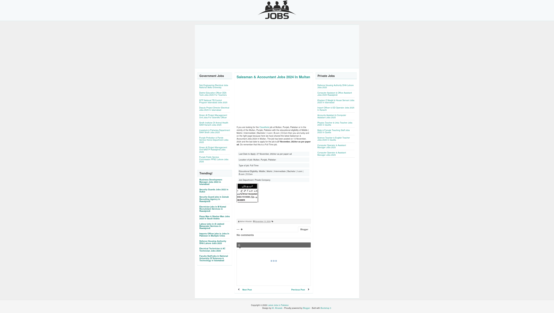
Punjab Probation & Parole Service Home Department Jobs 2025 (213, 140)
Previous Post (298, 289)
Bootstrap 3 (326, 307)
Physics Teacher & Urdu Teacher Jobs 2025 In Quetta (334, 123)
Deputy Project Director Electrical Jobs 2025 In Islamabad (214, 108)
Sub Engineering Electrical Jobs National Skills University (213, 86)
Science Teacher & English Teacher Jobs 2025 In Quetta (333, 138)
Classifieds (264, 127)
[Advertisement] (277, 46)
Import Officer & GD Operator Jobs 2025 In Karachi (335, 108)
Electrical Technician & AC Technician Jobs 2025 (212, 249)
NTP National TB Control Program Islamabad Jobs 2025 (213, 101)
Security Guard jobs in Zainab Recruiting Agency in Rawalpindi (214, 199)
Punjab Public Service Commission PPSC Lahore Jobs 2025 (213, 159)
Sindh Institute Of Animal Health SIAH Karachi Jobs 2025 (213, 123)
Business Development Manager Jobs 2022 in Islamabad (210, 181)
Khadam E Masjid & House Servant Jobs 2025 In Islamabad (335, 101)
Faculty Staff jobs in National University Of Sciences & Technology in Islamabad (213, 258)
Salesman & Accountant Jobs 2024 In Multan (273, 76)
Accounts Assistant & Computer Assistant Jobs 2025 (331, 116)
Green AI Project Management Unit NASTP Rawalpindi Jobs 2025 (213, 149)
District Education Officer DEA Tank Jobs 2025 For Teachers (213, 93)
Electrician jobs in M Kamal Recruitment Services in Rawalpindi (212, 209)
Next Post (247, 289)
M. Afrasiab (277, 307)
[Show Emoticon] (239, 245)
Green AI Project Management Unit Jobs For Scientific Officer (213, 116)
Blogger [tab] (304, 229)
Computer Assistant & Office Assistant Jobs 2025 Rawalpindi (334, 93)
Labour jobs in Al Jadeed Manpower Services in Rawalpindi (211, 226)
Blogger (306, 307)
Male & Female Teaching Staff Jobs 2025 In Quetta (333, 131)
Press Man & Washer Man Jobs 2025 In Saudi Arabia (214, 217)
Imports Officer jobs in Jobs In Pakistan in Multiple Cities (214, 234)
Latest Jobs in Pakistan (278, 305)
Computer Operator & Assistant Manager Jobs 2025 (331, 146)
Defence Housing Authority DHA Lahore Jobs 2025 (212, 242)
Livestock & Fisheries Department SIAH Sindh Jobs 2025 (214, 131)
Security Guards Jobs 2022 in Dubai (213, 190)
